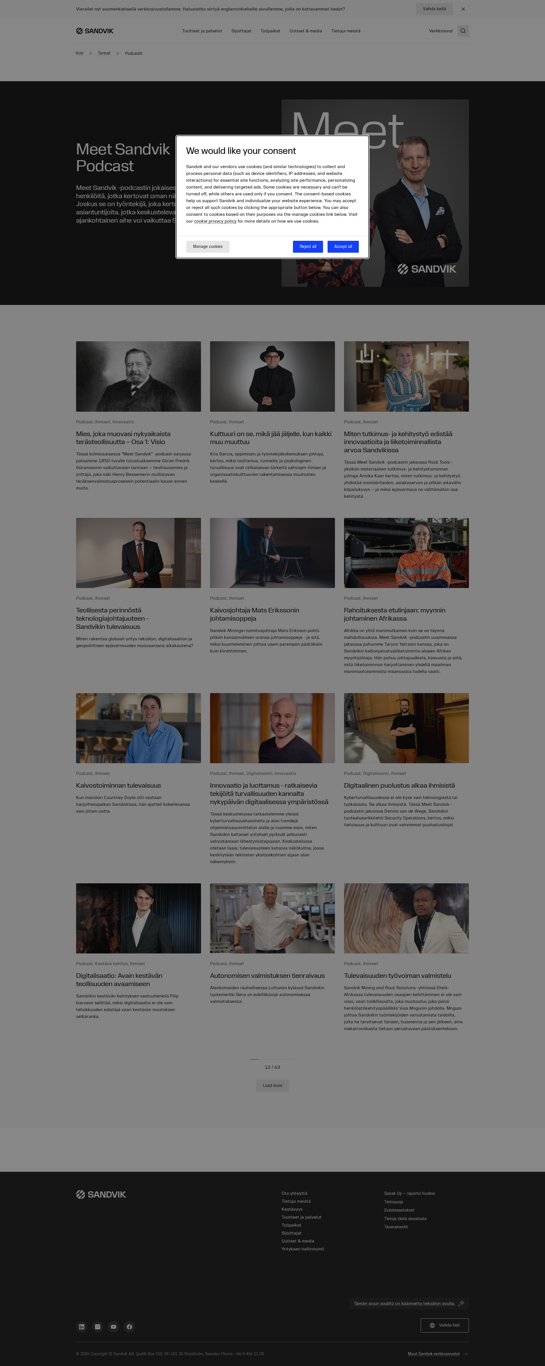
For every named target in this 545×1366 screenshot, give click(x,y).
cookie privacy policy (215, 221)
